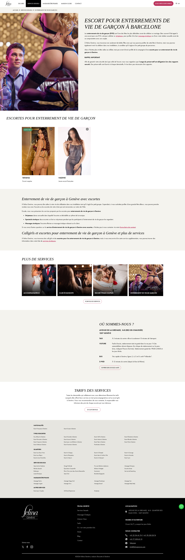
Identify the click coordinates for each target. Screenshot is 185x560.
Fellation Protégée (98, 468)
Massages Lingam (38, 483)
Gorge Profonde (68, 466)
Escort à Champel (98, 453)
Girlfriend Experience (69, 491)
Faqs (79, 532)
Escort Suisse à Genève (70, 429)
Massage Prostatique (99, 481)
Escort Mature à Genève (100, 439)
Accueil (15, 10)
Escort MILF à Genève (99, 437)
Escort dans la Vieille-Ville (101, 455)
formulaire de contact (128, 227)
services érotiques (49, 241)
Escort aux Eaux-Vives (39, 453)
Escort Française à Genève (40, 429)
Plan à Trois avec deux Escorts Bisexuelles (74, 471)
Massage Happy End (69, 481)
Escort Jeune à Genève (70, 439)
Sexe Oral (66, 474)
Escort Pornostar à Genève (40, 439)
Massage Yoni (128, 481)
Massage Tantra (38, 481)
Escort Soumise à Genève (70, 444)
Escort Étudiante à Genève (131, 437)
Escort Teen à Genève (99, 442)
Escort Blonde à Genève (131, 439)
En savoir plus (92, 410)
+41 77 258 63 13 (136, 539)
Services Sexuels (33, 4)
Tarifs (79, 523)
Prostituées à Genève (99, 444)
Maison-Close (66, 4)
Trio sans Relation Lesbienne (101, 466)
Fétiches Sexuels (38, 468)
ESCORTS (21, 4)
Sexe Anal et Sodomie (39, 466)
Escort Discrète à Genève (70, 437)
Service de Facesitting (130, 471)
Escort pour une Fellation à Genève (73, 442)
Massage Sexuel (98, 483)
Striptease (96, 491)
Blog (78, 536)
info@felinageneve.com (137, 547)
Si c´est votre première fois (86, 527)
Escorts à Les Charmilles (40, 458)
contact (78, 4)
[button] (181, 506)
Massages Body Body (130, 483)
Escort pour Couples (39, 491)
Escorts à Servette (129, 455)
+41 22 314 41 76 (136, 535)
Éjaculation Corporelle (69, 468)
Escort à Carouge (129, 453)
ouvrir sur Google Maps (110, 368)
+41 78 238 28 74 (149, 535)
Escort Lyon (127, 458)
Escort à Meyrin (68, 458)
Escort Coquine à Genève (40, 442)
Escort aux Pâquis (38, 455)
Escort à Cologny (68, 453)
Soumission (97, 471)
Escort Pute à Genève (130, 442)
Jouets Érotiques (38, 474)
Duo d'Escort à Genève (39, 437)
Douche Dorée (128, 468)
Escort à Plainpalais (69, 455)
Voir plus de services (92, 301)
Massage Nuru (67, 483)
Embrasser (36, 471)
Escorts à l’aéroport (99, 458)
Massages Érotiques (50, 4)
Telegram (133, 543)
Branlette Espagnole (99, 474)
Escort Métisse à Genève (40, 444)
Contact (79, 540)
